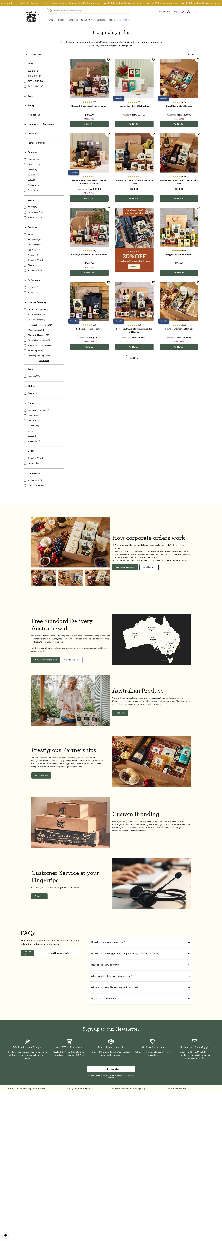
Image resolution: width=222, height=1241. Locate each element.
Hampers (61, 20)
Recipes (112, 20)
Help (175, 12)
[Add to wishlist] (108, 59)
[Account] (188, 11)
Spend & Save (87, 20)
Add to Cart (89, 124)
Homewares (73, 20)
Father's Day (124, 20)
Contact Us (27, 953)
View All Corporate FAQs (58, 953)
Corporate (101, 20)
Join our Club (164, 12)
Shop (51, 20)
